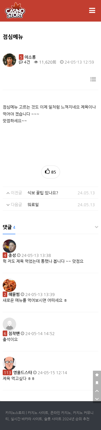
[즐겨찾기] (97, 375)
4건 (26, 62)
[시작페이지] (97, 383)
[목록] (93, 79)
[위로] (97, 391)
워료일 (33, 204)
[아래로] (97, 399)
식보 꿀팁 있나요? (42, 192)
